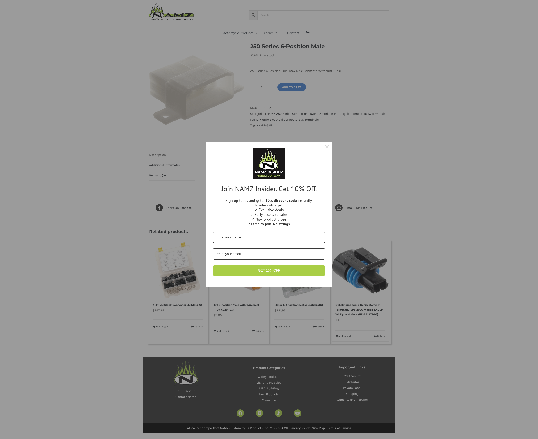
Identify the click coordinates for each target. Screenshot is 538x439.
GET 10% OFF (269, 270)
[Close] (327, 147)
